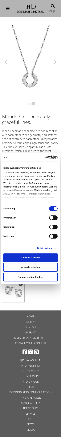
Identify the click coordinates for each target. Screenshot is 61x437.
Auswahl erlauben (30, 267)
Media (31, 429)
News (30, 424)
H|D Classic (30, 376)
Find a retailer (30, 397)
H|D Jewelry (30, 371)
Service (31, 413)
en (56, 11)
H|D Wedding (30, 365)
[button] (53, 6)
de (51, 11)
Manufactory (30, 403)
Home (30, 316)
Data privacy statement (30, 338)
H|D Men (30, 387)
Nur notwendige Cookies (30, 277)
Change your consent (30, 343)
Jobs (30, 419)
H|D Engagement (30, 360)
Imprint (30, 332)
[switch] (53, 217)
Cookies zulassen (30, 257)
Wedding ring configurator (29, 392)
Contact (30, 327)
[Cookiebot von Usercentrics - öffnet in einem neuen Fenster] (45, 157)
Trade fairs (30, 408)
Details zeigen (44, 248)
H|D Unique (31, 381)
